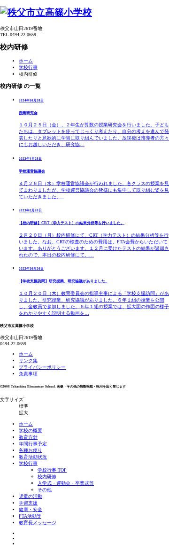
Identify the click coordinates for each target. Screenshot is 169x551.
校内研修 (47, 476)
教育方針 (28, 437)
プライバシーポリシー (42, 367)
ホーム (26, 60)
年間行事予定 (33, 443)
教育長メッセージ (37, 522)
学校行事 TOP (52, 470)
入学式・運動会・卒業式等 (66, 483)
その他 (45, 489)
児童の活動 (30, 496)
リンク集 (28, 360)
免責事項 (28, 373)
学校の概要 (30, 430)
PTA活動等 (30, 516)
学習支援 (28, 502)
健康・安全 (30, 509)
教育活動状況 (33, 456)
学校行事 (28, 67)
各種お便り (30, 450)
